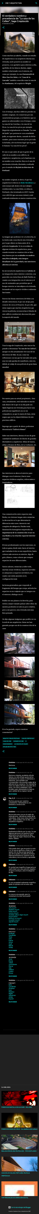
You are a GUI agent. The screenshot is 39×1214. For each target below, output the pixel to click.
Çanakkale (12, 935)
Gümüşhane (13, 964)
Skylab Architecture (9, 746)
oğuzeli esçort (13, 922)
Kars (10, 990)
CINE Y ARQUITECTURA (13, 3)
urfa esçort (12, 908)
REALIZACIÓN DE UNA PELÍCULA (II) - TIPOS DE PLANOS (18, 1151)
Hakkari (11, 969)
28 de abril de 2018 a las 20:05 (24, 845)
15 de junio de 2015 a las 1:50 (24, 772)
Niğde (11, 993)
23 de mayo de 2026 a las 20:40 (24, 903)
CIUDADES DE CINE (18, 741)
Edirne (11, 940)
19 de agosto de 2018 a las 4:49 (24, 864)
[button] (3, 27)
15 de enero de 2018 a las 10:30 (24, 828)
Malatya (11, 992)
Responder (13, 768)
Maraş (11, 966)
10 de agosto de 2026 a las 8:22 (24, 954)
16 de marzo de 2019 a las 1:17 (24, 879)
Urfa (10, 939)
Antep (11, 947)
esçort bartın (13, 916)
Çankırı (11, 971)
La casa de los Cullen (21, 744)
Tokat (11, 963)
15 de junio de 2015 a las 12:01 (24, 798)
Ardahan (12, 988)
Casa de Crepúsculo (28, 738)
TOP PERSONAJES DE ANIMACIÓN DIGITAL (14, 1197)
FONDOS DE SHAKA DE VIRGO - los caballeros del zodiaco (19, 1129)
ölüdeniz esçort (14, 909)
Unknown (12, 864)
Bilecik (11, 946)
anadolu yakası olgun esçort (18, 915)
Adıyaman (12, 995)
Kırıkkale (11, 933)
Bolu (10, 985)
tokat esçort (13, 911)
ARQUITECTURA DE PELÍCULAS (11, 738)
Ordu (10, 937)
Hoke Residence (27, 183)
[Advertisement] (19, 1057)
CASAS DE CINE (7, 741)
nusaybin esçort (14, 920)
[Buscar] (36, 3)
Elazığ (11, 961)
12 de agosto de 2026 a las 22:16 (25, 980)
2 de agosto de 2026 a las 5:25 (24, 929)
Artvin (11, 942)
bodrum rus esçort (15, 918)
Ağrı (10, 968)
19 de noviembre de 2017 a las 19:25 (26, 811)
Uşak (10, 944)
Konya (11, 973)
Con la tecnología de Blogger (21, 1207)
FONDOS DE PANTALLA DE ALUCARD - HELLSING (16, 1107)
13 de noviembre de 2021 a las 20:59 (26, 891)
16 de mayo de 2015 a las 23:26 (24, 762)
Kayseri (11, 999)
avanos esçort (13, 913)
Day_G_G (12, 798)
